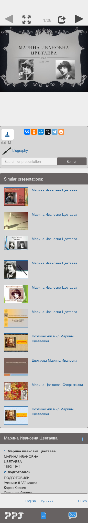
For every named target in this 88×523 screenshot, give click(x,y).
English (30, 500)
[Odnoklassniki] (34, 132)
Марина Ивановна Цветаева (54, 189)
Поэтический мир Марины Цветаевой (53, 338)
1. (5, 450)
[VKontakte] (27, 132)
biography (20, 150)
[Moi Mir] (41, 132)
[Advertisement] (44, 6)
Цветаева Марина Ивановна (54, 360)
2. (5, 471)
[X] (48, 132)
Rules (82, 500)
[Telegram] (54, 132)
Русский (47, 500)
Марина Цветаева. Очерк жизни (57, 384)
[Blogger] (61, 132)
